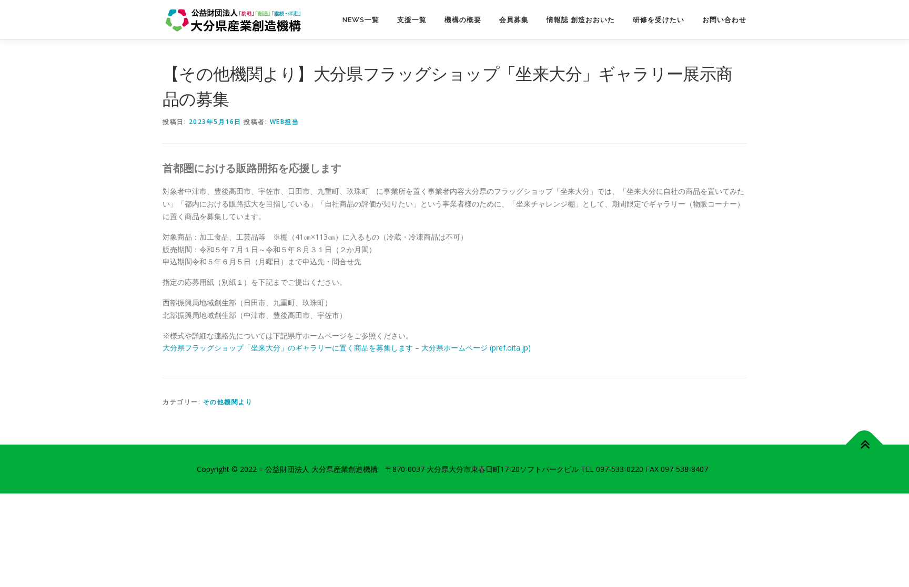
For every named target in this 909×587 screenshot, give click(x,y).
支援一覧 (412, 20)
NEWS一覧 (360, 20)
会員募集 (514, 20)
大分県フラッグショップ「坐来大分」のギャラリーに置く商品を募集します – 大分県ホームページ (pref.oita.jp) (347, 348)
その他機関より (228, 401)
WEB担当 (284, 121)
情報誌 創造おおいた (581, 20)
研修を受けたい (658, 20)
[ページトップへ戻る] (864, 444)
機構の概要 (463, 20)
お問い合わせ (724, 20)
